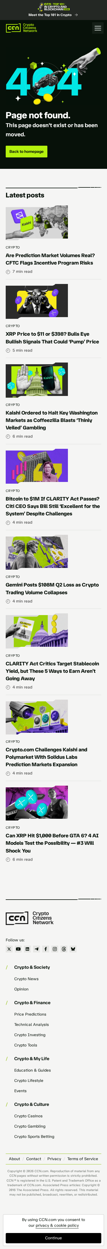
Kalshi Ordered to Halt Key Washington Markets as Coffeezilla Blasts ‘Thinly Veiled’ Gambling (52, 420)
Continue (53, 1238)
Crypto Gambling (29, 1126)
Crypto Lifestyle (28, 1080)
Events (20, 1090)
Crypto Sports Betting (34, 1136)
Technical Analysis (31, 1024)
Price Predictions (30, 1014)
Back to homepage (26, 151)
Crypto (13, 247)
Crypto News (26, 978)
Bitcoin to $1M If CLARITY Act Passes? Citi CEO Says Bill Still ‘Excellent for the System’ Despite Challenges (53, 506)
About (14, 1158)
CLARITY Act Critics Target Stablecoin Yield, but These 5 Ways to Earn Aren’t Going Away (52, 671)
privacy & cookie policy (57, 1225)
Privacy (54, 1158)
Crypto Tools (25, 1045)
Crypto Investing (29, 1034)
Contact (33, 1158)
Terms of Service (82, 1158)
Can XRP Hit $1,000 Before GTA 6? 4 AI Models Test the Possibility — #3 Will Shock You (52, 843)
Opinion (21, 989)
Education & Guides (32, 1070)
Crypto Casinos (28, 1116)
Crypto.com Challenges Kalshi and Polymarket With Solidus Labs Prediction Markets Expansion (46, 757)
